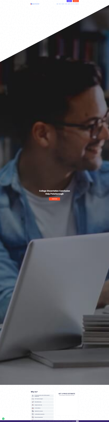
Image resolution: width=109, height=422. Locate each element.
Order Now (54, 198)
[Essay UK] (34, 4)
